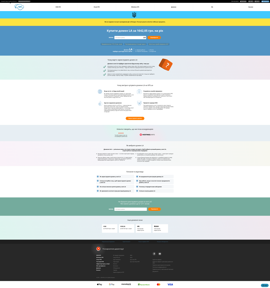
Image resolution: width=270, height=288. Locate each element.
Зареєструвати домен (135, 118)
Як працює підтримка (118, 255)
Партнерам (116, 261)
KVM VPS (58, 7)
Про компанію (117, 259)
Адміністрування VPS (118, 272)
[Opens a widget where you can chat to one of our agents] (265, 285)
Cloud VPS (97, 7)
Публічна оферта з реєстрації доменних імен (163, 262)
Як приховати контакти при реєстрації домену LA (115, 191)
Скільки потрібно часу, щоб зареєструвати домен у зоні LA (115, 181)
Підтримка (266, 1)
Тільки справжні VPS (143, 241)
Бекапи (250, 7)
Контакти (115, 266)
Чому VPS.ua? (116, 257)
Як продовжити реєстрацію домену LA (151, 176)
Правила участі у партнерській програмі (163, 269)
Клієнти (115, 263)
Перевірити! (154, 37)
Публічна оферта (157, 259)
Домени (173, 7)
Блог (131, 257)
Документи (155, 271)
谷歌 (138, 226)
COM (104, 226)
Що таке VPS (133, 259)
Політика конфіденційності (160, 267)
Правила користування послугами (161, 265)
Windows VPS (135, 7)
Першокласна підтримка (108, 241)
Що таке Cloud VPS (135, 261)
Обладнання (116, 268)
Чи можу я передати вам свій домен (150, 186)
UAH (258, 1)
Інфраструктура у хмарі (103, 263)
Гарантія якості (126, 241)
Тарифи (115, 270)
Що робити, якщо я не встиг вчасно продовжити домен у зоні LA (154, 181)
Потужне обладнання (162, 241)
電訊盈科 (156, 226)
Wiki (131, 255)
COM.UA (122, 226)
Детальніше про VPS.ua (24, 1)
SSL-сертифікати (100, 266)
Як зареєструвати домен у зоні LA (110, 176)
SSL (212, 7)
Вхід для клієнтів (234, 1)
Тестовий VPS (100, 261)
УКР (251, 1)
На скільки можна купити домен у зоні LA (113, 186)
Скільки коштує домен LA (147, 191)
